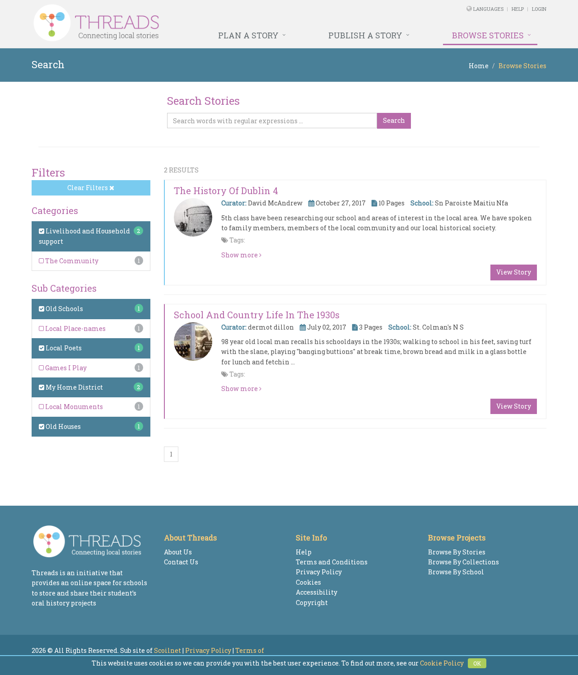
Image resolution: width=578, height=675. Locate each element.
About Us (178, 552)
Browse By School (456, 572)
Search (394, 120)
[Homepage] (191, 23)
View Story (513, 272)
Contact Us (181, 562)
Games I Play (65, 367)
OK (477, 663)
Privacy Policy (319, 572)
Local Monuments (73, 406)
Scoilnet (167, 650)
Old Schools (63, 308)
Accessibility (316, 592)
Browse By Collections (463, 562)
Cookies (308, 582)
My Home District (73, 387)
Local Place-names (75, 328)
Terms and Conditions (332, 562)
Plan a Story (248, 35)
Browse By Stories (456, 552)
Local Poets (63, 348)
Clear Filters (88, 187)
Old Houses (62, 426)
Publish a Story (365, 35)
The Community (71, 260)
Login (539, 8)
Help (518, 8)
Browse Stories (488, 35)
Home (479, 65)
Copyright (312, 602)
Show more (240, 255)
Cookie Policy (442, 663)
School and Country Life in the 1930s (257, 315)
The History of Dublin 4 (226, 190)
